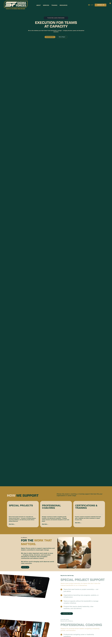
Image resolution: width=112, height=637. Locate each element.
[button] (46, 5)
